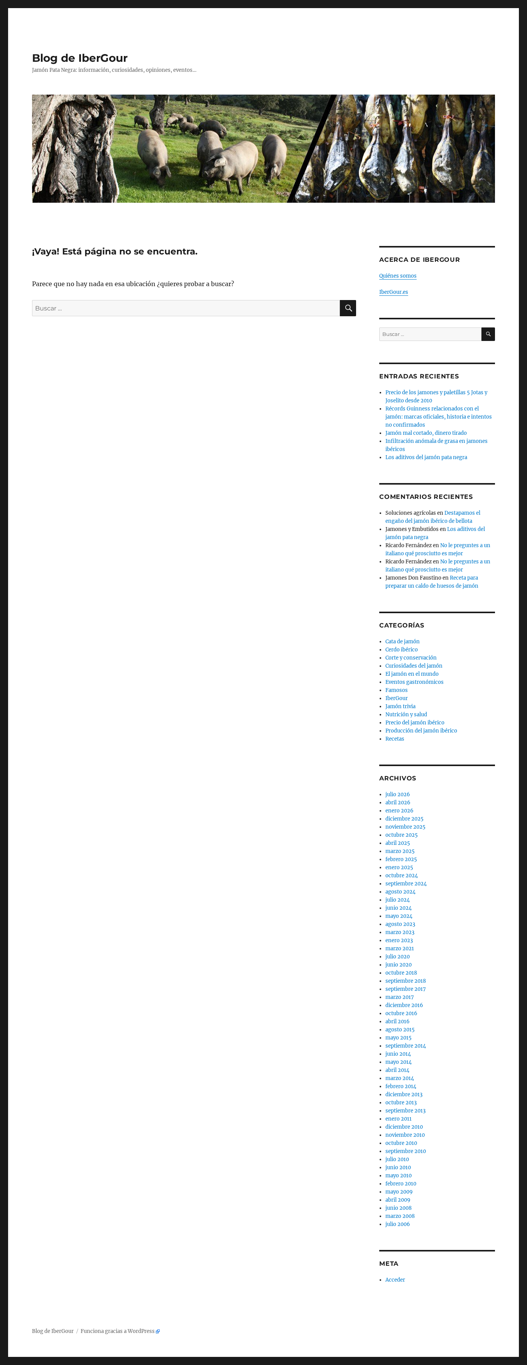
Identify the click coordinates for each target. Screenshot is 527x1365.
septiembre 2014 (405, 1046)
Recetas (394, 739)
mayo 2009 (399, 1192)
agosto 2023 (400, 924)
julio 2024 (397, 900)
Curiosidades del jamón (414, 666)
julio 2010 (397, 1159)
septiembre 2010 (405, 1151)
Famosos (396, 690)
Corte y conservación (411, 658)
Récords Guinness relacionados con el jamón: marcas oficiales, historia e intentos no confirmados (438, 416)
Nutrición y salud (406, 714)
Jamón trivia (400, 706)
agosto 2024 (400, 892)
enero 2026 (399, 810)
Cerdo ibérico (401, 649)
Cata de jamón (402, 641)
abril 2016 (397, 1021)
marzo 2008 (400, 1216)
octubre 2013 (401, 1102)
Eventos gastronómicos (414, 682)
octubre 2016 (401, 1013)
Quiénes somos (398, 276)
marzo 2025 (400, 851)
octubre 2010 (401, 1143)
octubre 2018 (401, 973)
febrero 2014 (400, 1086)
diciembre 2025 (404, 819)
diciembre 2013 (403, 1094)
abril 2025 (397, 843)
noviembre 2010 (405, 1135)
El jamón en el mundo (412, 674)
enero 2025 (399, 867)
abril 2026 (397, 802)
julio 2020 (397, 956)
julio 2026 (397, 794)
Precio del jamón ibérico (414, 722)
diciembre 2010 (404, 1127)
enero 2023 (399, 940)
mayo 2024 (398, 916)
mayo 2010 (398, 1175)
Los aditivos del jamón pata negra (426, 457)
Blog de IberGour (80, 57)
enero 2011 (398, 1119)
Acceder (395, 1280)
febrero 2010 (400, 1183)
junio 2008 (398, 1208)
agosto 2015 (400, 1029)
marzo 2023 (399, 932)
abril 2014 (397, 1070)
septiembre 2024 (406, 883)
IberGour (396, 698)
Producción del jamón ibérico (421, 730)
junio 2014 (398, 1054)
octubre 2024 (401, 875)
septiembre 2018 (405, 981)
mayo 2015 (398, 1037)
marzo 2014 (399, 1078)
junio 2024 (398, 908)
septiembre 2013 (405, 1110)
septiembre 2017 (405, 989)
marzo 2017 (399, 997)
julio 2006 (397, 1224)
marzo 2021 (399, 948)
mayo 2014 (398, 1062)
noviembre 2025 (405, 827)
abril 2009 (397, 1200)
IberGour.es (393, 292)
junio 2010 (398, 1167)
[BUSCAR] (488, 334)
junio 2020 (398, 964)
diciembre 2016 (404, 1005)
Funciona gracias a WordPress (118, 1331)
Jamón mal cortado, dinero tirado (426, 433)
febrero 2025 (401, 859)
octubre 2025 (401, 835)
